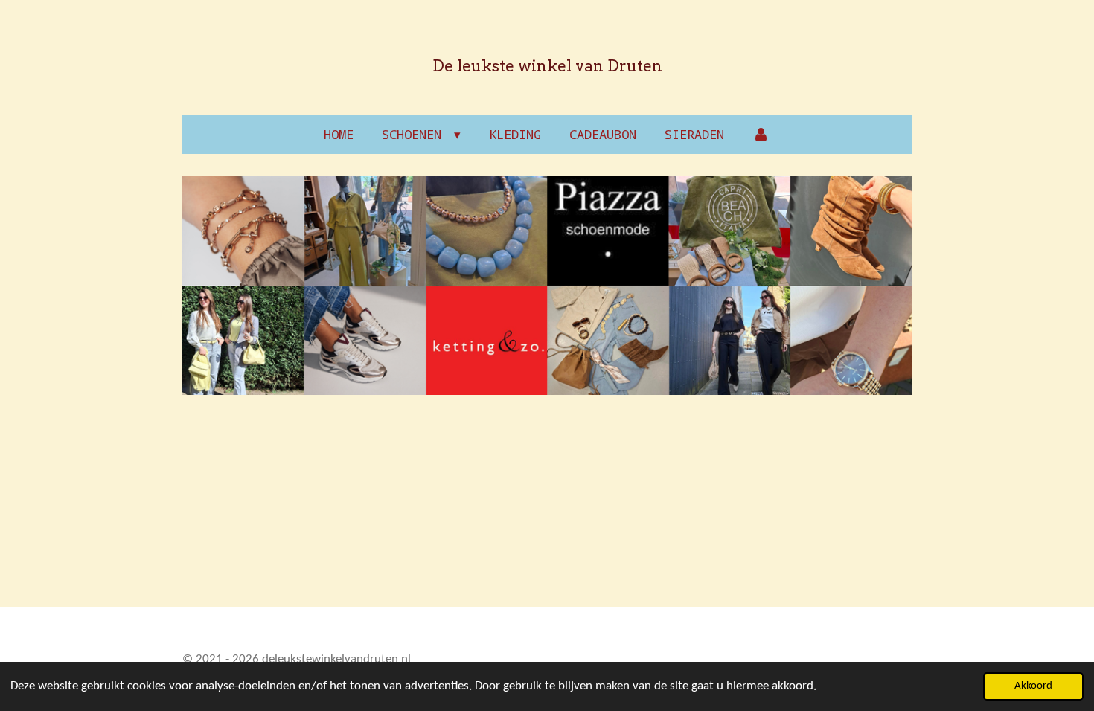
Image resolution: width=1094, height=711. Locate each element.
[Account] (761, 134)
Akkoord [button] (1033, 686)
